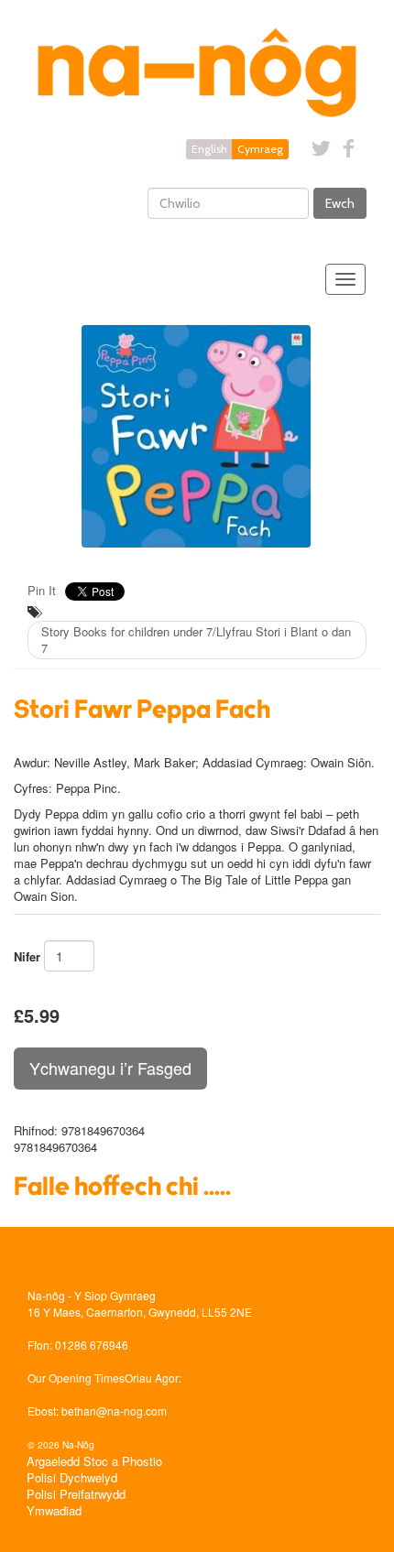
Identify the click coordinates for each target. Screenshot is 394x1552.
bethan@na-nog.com (114, 1410)
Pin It (41, 590)
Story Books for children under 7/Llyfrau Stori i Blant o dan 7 (196, 640)
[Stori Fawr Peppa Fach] (197, 436)
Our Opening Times (76, 1377)
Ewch (340, 203)
